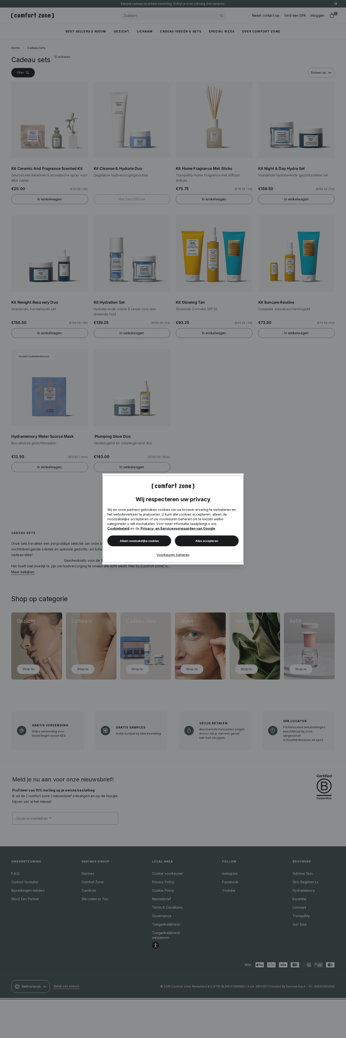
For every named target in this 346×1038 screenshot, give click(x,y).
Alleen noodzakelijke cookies (139, 540)
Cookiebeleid (118, 528)
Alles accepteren (206, 540)
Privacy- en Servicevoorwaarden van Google (178, 528)
